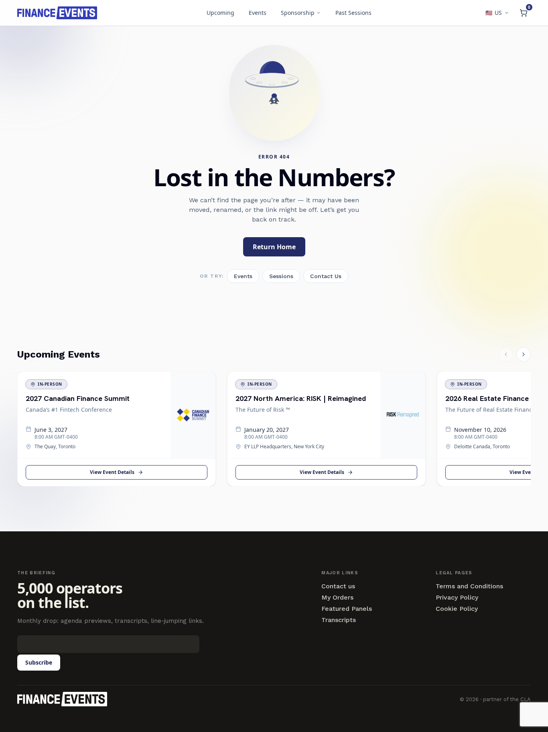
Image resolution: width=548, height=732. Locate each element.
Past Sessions (353, 12)
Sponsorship (298, 12)
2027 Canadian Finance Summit (78, 398)
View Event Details (112, 472)
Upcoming (220, 12)
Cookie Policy (457, 609)
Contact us (338, 586)
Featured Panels (346, 609)
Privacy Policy (457, 597)
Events (257, 12)
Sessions (281, 276)
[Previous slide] (506, 354)
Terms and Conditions (469, 586)
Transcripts (338, 620)
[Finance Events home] (62, 699)
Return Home (274, 246)
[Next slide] (523, 354)
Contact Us (325, 276)
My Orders (337, 597)
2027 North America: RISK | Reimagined (300, 398)
